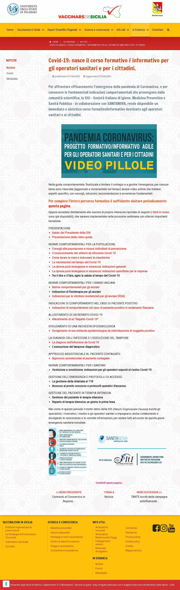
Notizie (83, 42)
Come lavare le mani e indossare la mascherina (81, 257)
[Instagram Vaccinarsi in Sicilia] (163, 528)
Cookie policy (133, 541)
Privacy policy (133, 537)
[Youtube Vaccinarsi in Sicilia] (171, 528)
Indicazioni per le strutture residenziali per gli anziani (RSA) (88, 296)
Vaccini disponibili (60, 532)
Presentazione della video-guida (72, 237)
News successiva (149, 497)
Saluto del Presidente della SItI (71, 232)
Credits (129, 546)
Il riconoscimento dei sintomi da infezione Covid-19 (84, 253)
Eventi (10, 73)
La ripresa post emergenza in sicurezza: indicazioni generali (89, 266)
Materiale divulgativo (101, 550)
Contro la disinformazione (64, 541)
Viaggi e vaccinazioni (61, 546)
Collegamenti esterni (102, 543)
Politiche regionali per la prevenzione (18, 529)
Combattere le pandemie (64, 550)
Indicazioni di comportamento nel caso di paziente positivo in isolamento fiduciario (103, 307)
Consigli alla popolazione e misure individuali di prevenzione (89, 248)
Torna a (109, 494)
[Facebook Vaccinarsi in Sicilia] (156, 528)
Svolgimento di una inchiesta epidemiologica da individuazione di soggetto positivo (103, 330)
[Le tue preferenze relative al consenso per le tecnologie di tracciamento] (6, 584)
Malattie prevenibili (60, 528)
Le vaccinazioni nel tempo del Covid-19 (76, 262)
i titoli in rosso (160, 212)
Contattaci (131, 528)
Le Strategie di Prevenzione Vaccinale (20, 536)
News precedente (68, 497)
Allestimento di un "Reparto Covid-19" (75, 319)
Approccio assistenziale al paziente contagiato (81, 358)
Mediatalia (12, 78)
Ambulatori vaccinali (101, 529)
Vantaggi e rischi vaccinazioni (66, 537)
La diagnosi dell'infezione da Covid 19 (75, 342)
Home (55, 42)
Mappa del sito (134, 550)
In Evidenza (69, 42)
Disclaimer (131, 532)
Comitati (10, 546)
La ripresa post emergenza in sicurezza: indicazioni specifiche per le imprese (99, 271)
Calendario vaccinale (16, 541)
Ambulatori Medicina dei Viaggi (106, 536)
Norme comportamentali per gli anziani (75, 287)
